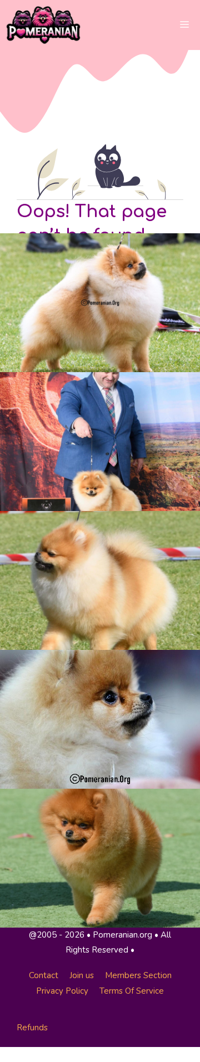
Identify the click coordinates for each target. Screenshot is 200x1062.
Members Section (138, 975)
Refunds (32, 1027)
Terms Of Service (131, 990)
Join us (81, 975)
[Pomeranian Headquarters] (43, 25)
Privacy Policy (62, 990)
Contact (43, 975)
